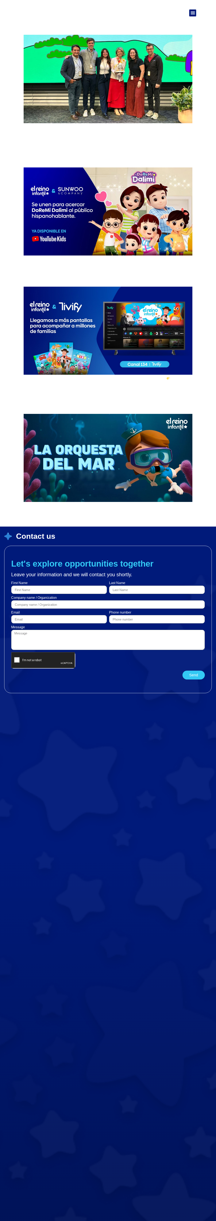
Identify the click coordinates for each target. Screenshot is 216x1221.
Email (15, 612)
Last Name (117, 583)
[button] (192, 12)
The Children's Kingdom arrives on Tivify (84, 279)
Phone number (120, 612)
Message (18, 627)
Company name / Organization (34, 597)
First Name (19, 583)
